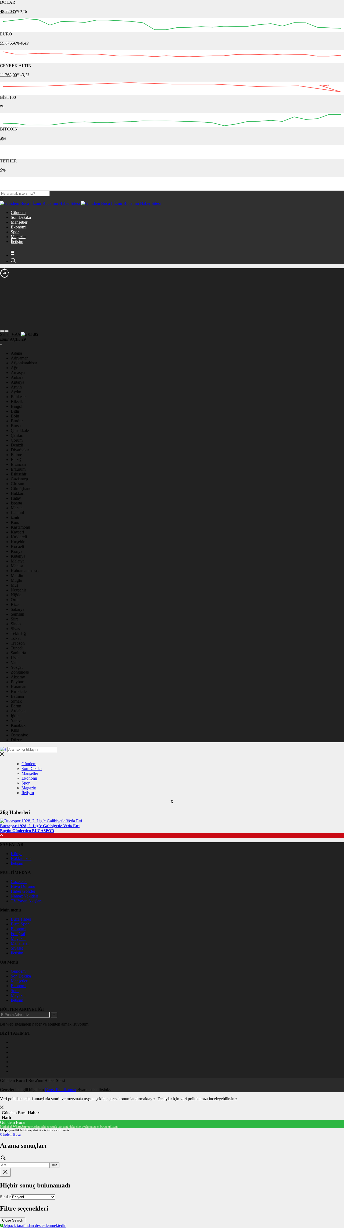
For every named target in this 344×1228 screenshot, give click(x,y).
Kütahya (18, 556)
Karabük (18, 725)
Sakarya (17, 609)
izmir (15, 517)
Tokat (15, 638)
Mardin (17, 575)
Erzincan (18, 464)
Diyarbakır (20, 450)
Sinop (16, 624)
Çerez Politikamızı (60, 1089)
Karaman (18, 686)
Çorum (17, 440)
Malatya (17, 561)
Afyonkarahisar (24, 363)
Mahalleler (20, 943)
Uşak (15, 657)
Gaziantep (19, 479)
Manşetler (19, 222)
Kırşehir (17, 541)
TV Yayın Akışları (26, 901)
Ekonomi (18, 227)
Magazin (18, 236)
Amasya (18, 372)
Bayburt (17, 682)
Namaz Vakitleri (24, 896)
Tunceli (17, 648)
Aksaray (18, 677)
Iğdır (15, 715)
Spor (15, 232)
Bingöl (16, 406)
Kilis (15, 730)
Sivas (15, 628)
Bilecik (17, 401)
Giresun (17, 483)
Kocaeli (17, 546)
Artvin (16, 387)
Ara (54, 1165)
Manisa (17, 566)
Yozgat (17, 667)
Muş (14, 585)
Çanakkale (20, 430)
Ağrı (15, 367)
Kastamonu (20, 527)
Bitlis (15, 411)
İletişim (17, 241)
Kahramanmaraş (24, 570)
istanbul (17, 512)
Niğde (16, 595)
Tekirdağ (18, 633)
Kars (15, 522)
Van (14, 662)
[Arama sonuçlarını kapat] (5, 1172)
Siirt (14, 619)
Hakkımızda (21, 858)
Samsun (17, 614)
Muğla (16, 580)
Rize (15, 604)
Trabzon (18, 643)
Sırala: (5, 1196)
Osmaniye (19, 735)
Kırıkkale (19, 691)
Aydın (16, 392)
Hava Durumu (23, 886)
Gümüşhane (21, 488)
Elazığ (16, 459)
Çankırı (17, 435)
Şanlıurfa (18, 653)
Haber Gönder (23, 891)
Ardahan (18, 711)
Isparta (16, 503)
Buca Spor (20, 924)
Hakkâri (17, 493)
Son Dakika (21, 217)
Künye (16, 853)
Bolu (15, 416)
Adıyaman (19, 358)
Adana (16, 353)
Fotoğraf (18, 933)
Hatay (16, 498)
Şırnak (16, 701)
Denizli (17, 445)
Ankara (17, 377)
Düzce (16, 739)
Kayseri (17, 532)
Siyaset (17, 948)
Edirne (16, 454)
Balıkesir (18, 396)
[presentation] (2, 331)
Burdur (17, 421)
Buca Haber (21, 919)
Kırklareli (19, 537)
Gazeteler (19, 881)
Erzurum (18, 469)
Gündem (18, 212)
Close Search (12, 1220)
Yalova (17, 720)
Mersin (17, 508)
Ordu (15, 599)
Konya (16, 551)
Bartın (16, 706)
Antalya (17, 382)
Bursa (16, 425)
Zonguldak (20, 672)
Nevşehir (18, 590)
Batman (17, 696)
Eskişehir (18, 474)
